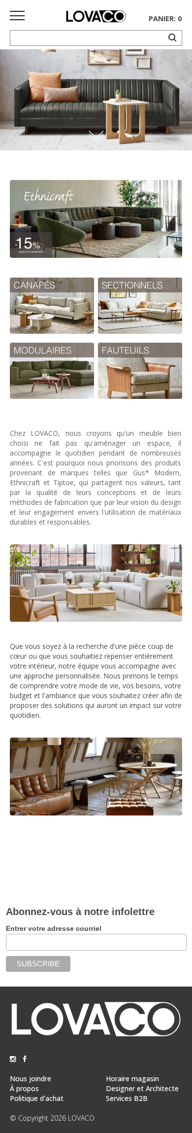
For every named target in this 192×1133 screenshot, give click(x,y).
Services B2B (127, 1098)
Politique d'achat (37, 1098)
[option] (96, 99)
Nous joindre (30, 1078)
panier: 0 (165, 18)
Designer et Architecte (142, 1088)
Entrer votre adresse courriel (53, 928)
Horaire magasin (132, 1078)
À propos (24, 1088)
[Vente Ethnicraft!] (96, 255)
